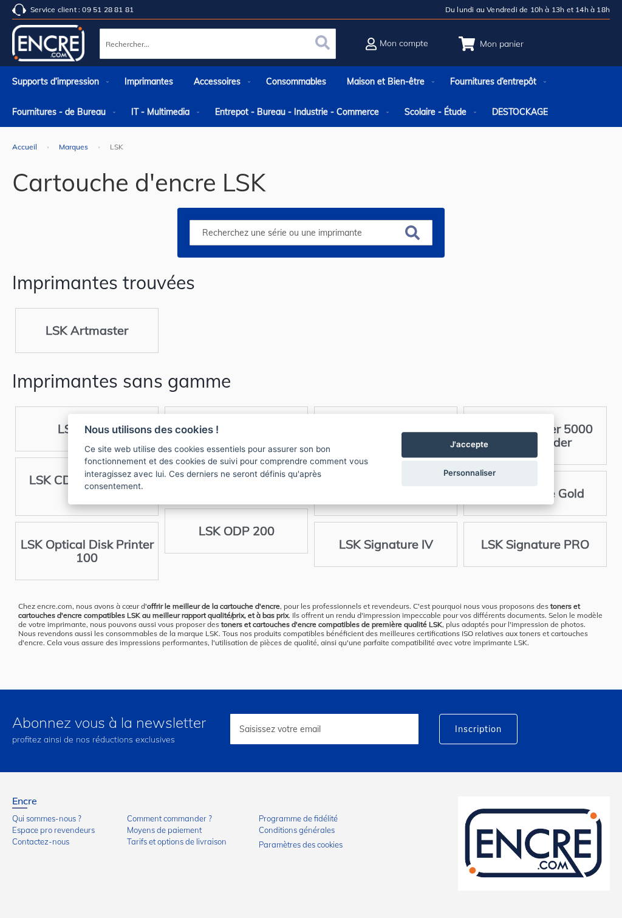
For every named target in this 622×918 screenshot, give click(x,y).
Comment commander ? (169, 818)
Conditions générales (297, 830)
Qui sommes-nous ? (46, 818)
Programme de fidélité (298, 818)
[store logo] (48, 45)
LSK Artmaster (87, 330)
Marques (74, 146)
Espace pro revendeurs (53, 830)
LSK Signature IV (386, 544)
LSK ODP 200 (237, 530)
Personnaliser (469, 473)
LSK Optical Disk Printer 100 (87, 550)
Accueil (25, 146)
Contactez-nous (40, 841)
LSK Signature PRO (535, 544)
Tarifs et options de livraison (177, 841)
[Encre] (534, 843)
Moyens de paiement (164, 830)
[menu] (311, 96)
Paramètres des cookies (301, 844)
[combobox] (217, 44)
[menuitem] (58, 81)
